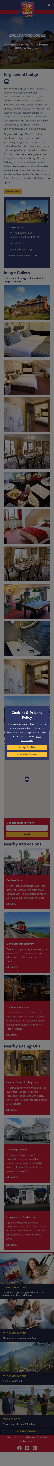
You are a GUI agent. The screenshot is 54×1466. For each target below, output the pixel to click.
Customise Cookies (27, 754)
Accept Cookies (27, 747)
